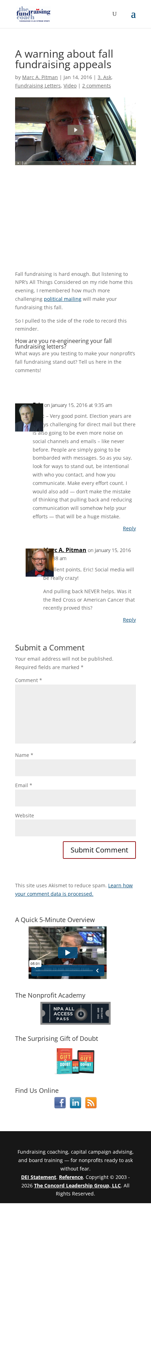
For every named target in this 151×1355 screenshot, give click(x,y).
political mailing (62, 299)
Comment (28, 680)
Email (23, 785)
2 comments (96, 85)
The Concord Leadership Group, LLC (77, 1185)
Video (70, 85)
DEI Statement (38, 1177)
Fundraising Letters (38, 85)
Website (24, 815)
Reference (71, 1177)
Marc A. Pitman (40, 77)
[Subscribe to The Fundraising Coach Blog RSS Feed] (91, 1106)
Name (24, 755)
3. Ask (104, 77)
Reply (129, 528)
